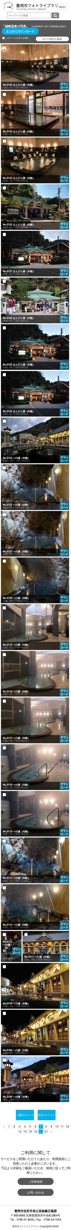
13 (19, 1131)
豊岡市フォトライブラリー (26, 1226)
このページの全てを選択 (17, 37)
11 (62, 1126)
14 (25, 1131)
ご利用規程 (35, 1181)
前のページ (26, 1115)
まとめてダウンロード (20, 31)
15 (30, 1131)
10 (57, 1126)
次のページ (45, 1115)
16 (35, 1131)
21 (46, 1131)
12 (67, 1126)
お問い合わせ (35, 1192)
